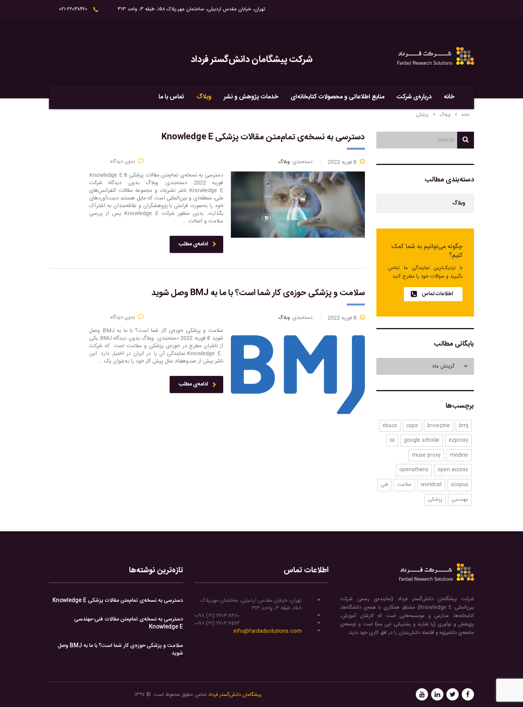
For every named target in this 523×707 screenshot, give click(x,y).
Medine (459, 455)
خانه (449, 97)
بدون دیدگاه (122, 161)
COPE (412, 425)
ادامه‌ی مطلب (193, 244)
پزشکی (435, 499)
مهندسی (459, 499)
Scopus (459, 484)
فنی (384, 484)
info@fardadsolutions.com (268, 631)
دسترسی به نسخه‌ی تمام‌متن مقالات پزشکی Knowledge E (117, 600)
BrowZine (438, 425)
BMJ (463, 425)
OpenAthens (413, 469)
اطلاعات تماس (437, 294)
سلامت (404, 484)
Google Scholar (422, 440)
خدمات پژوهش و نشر (251, 97)
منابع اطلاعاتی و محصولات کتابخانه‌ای (337, 97)
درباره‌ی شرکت (414, 97)
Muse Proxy (426, 455)
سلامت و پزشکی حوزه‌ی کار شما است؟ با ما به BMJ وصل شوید (120, 649)
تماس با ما (171, 97)
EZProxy (458, 440)
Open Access (453, 469)
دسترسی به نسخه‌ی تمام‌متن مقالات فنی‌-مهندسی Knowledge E (128, 623)
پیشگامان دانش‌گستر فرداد (235, 695)
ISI (392, 440)
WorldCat (431, 484)
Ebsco (389, 425)
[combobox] (425, 366)
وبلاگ (203, 97)
